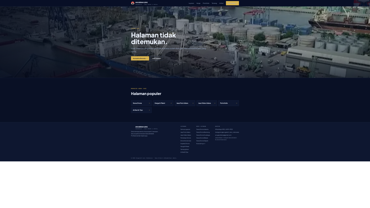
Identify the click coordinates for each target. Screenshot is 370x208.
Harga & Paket (184, 146)
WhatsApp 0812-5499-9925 (224, 129)
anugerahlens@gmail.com (223, 135)
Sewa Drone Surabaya (203, 135)
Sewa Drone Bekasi (202, 138)
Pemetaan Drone (185, 138)
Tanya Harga (232, 3)
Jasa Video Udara (185, 135)
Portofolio (206, 3)
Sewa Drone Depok (202, 141)
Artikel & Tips (184, 152)
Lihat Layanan (156, 58)
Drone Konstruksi (185, 141)
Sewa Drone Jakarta (202, 129)
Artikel (221, 3)
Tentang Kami (184, 149)
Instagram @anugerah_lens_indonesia (227, 132)
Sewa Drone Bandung (203, 132)
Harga (198, 3)
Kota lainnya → (200, 143)
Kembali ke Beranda (140, 58)
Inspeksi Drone (185, 143)
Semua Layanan (185, 129)
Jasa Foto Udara (185, 132)
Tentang (214, 3)
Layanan (191, 3)
